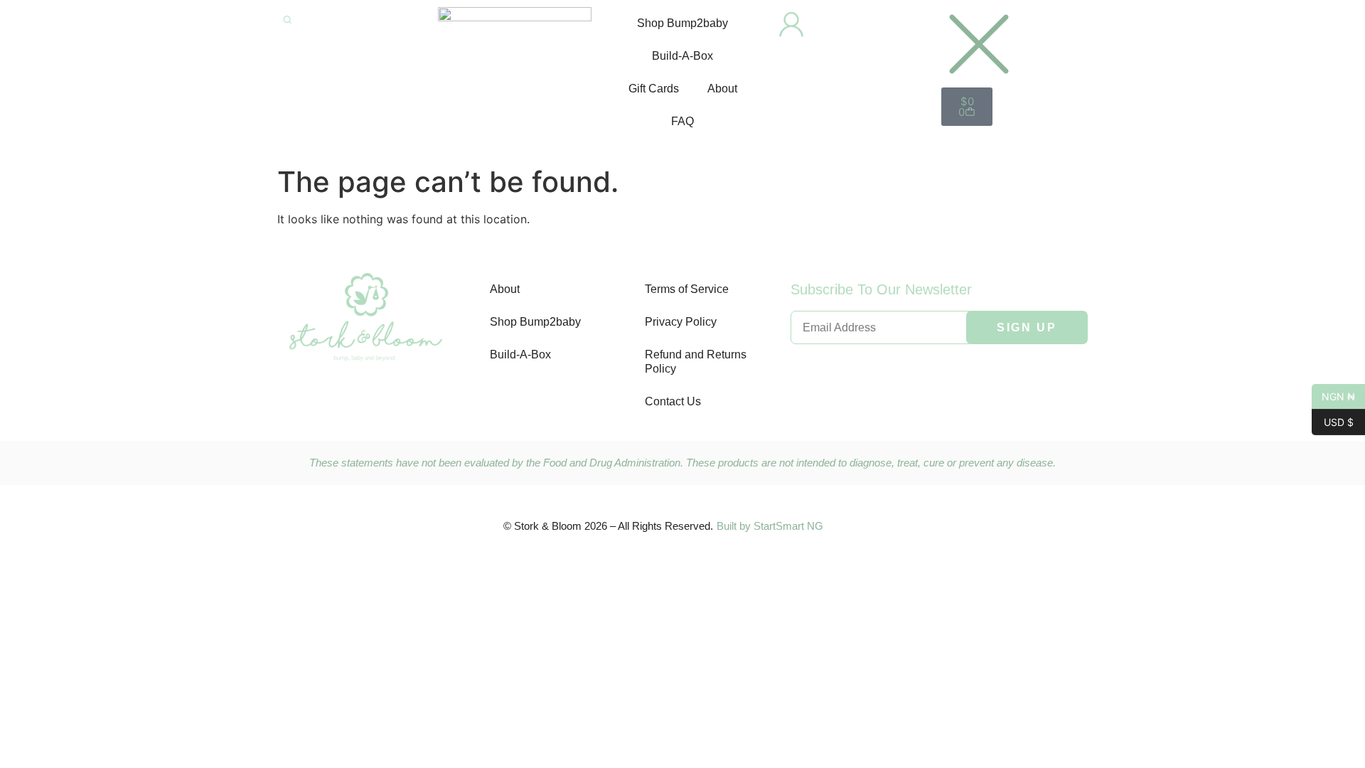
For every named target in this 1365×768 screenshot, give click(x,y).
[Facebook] (323, 397)
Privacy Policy (681, 322)
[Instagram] (409, 397)
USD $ (1333, 421)
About (722, 88)
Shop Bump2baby (682, 23)
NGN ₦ (1333, 395)
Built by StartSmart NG (770, 526)
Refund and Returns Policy (695, 361)
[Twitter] (366, 397)
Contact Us (673, 401)
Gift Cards (653, 88)
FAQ (682, 121)
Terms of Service (687, 289)
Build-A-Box (682, 56)
